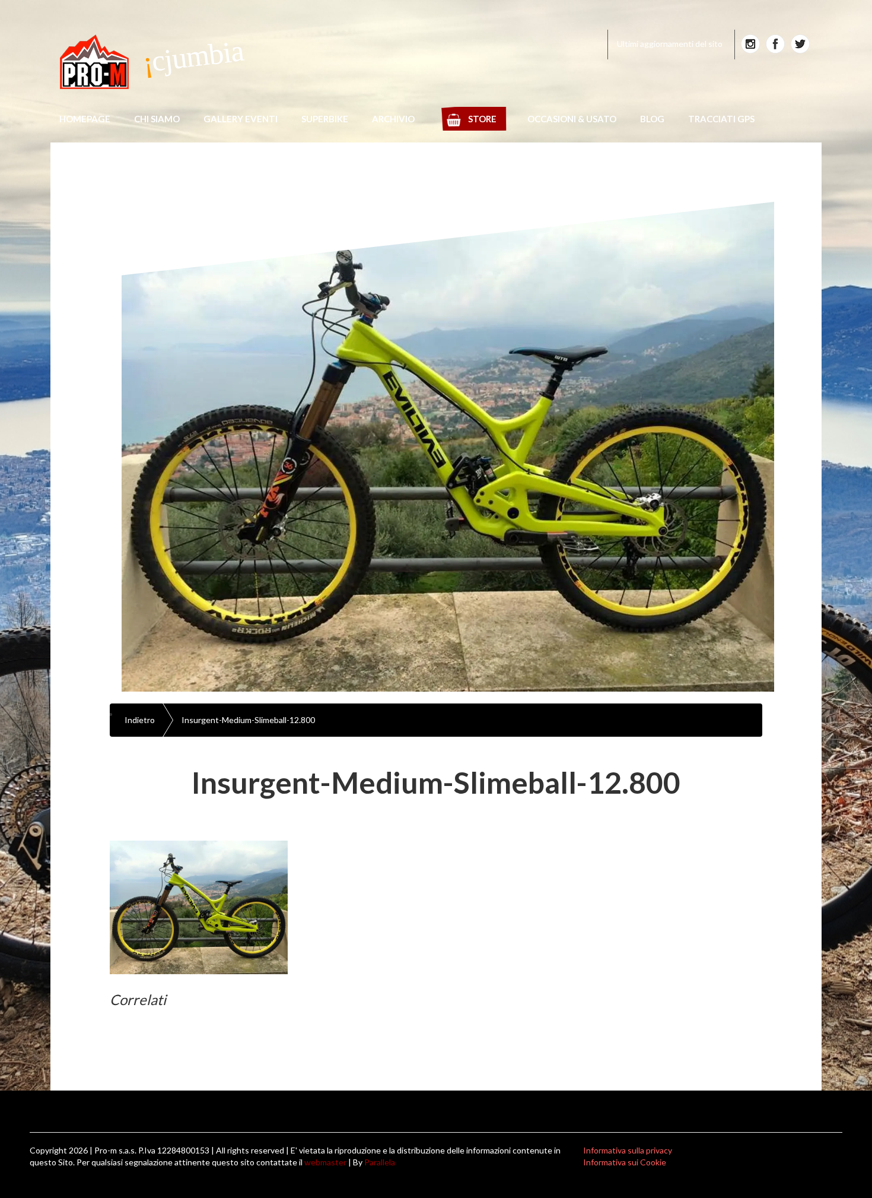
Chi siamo (157, 118)
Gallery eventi (240, 118)
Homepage (84, 118)
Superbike (324, 118)
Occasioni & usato (571, 118)
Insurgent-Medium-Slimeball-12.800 (248, 720)
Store (482, 118)
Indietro (140, 720)
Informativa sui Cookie (624, 1162)
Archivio (393, 118)
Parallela (379, 1162)
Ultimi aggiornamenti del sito (670, 44)
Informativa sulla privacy (627, 1150)
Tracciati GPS (721, 118)
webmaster (325, 1162)
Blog (652, 118)
